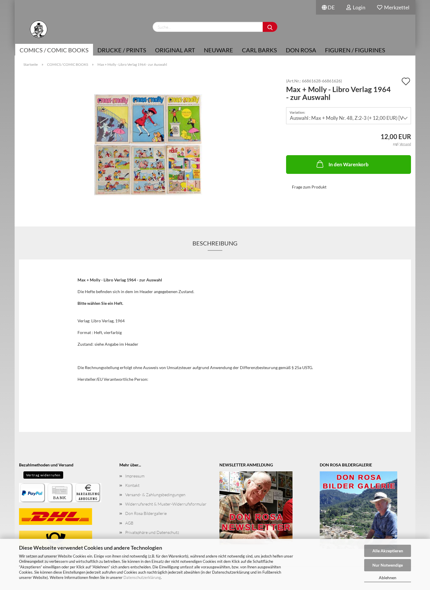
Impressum (135, 475)
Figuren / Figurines (355, 49)
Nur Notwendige (387, 565)
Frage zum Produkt (309, 186)
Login (358, 7)
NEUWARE (218, 49)
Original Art (175, 49)
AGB (129, 522)
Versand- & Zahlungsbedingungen (155, 494)
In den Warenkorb (348, 164)
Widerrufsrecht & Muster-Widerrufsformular (166, 503)
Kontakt (132, 485)
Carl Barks (259, 49)
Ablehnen (387, 577)
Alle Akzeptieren (387, 550)
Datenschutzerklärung (142, 577)
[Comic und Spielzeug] (38, 29)
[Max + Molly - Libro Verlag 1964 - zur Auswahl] (148, 144)
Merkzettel (396, 7)
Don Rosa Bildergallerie (146, 513)
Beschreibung (215, 243)
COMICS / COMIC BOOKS (54, 49)
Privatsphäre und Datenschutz (152, 532)
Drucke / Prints (121, 49)
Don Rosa (301, 49)
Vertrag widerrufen (43, 475)
